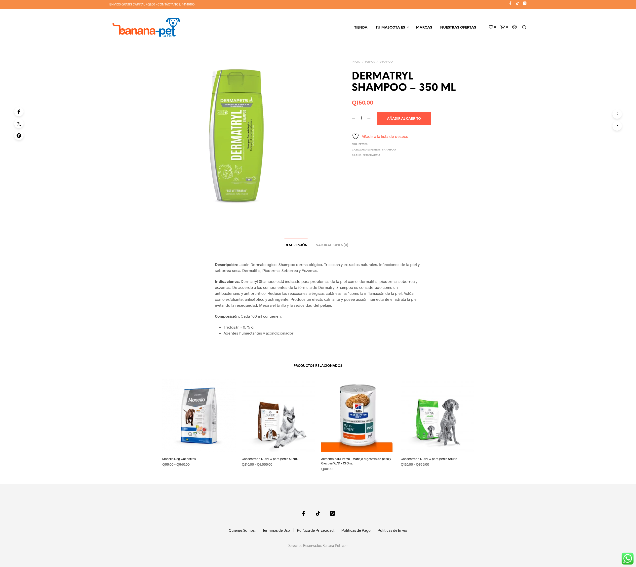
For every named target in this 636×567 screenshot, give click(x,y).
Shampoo (386, 62)
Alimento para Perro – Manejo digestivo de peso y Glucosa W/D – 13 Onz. (356, 461)
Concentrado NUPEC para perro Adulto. (429, 459)
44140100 (188, 4)
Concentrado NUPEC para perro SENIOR (271, 459)
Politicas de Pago (356, 530)
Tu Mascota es (390, 28)
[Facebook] (19, 111)
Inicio (356, 62)
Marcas (424, 28)
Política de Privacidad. (315, 530)
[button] (492, 27)
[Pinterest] (19, 135)
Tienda (360, 28)
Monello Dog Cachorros (179, 459)
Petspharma (371, 155)
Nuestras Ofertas (458, 28)
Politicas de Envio (392, 530)
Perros (370, 62)
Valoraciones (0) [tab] (332, 245)
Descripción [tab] (296, 245)
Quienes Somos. (242, 530)
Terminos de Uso (276, 530)
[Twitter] (19, 123)
